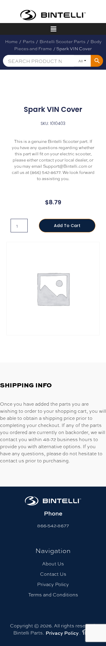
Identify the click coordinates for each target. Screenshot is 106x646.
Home (11, 41)
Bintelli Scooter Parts (62, 41)
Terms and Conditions (53, 594)
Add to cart (67, 226)
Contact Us (53, 573)
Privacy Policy (53, 584)
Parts (28, 41)
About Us (53, 563)
